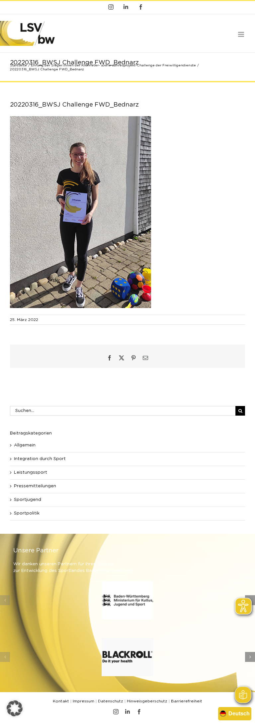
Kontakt (61, 701)
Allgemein (25, 445)
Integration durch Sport (40, 459)
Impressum (83, 701)
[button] (5, 600)
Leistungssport (30, 472)
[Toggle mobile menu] (241, 34)
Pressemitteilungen (35, 486)
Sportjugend (27, 500)
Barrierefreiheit (186, 701)
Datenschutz (110, 701)
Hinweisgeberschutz (147, 701)
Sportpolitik (27, 513)
